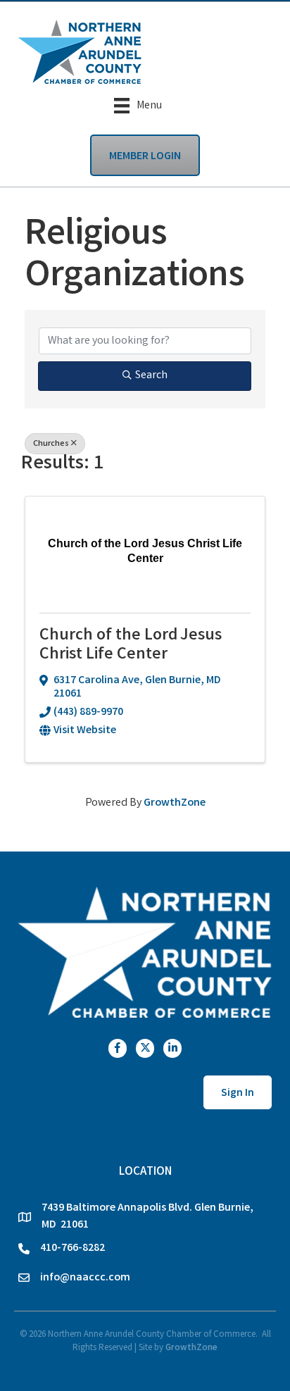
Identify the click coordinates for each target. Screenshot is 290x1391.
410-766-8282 (72, 1248)
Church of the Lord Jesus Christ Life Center (130, 645)
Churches (51, 444)
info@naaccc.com (85, 1278)
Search (151, 376)
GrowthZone (175, 803)
